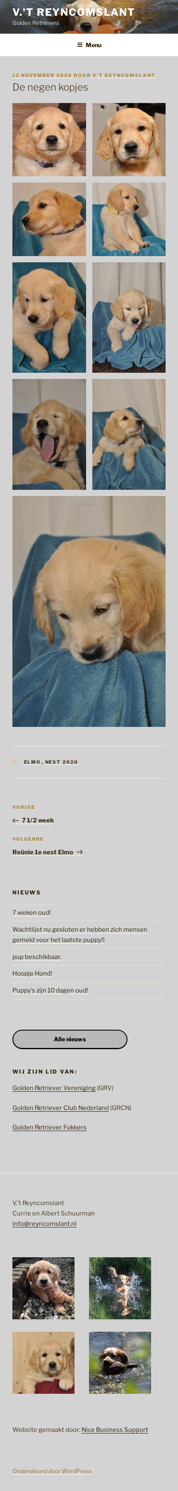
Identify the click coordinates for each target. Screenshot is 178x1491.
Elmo (32, 762)
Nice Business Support (115, 1429)
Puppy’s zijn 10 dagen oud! (50, 990)
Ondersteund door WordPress (51, 1470)
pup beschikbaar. (36, 957)
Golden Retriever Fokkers (49, 1127)
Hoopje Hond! (32, 973)
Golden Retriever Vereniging (54, 1088)
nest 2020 (62, 762)
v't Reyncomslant (124, 75)
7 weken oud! (31, 912)
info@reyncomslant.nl (44, 1223)
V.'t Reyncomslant (73, 12)
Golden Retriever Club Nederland (60, 1108)
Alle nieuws (70, 1039)
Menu (93, 44)
